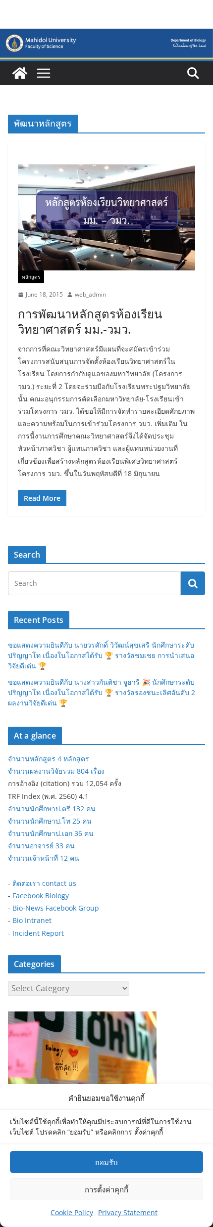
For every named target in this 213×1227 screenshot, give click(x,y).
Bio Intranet (32, 920)
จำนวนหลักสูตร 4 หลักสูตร (48, 758)
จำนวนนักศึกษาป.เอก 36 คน (51, 833)
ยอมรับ (106, 1162)
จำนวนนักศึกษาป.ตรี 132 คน (52, 808)
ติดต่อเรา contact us (44, 883)
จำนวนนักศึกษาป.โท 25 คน (50, 821)
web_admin (90, 294)
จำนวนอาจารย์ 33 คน (41, 845)
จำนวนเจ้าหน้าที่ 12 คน (43, 858)
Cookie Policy (72, 1212)
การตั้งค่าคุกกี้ (106, 1189)
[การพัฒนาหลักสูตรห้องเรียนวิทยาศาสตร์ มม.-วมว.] (106, 210)
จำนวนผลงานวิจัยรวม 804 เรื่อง (56, 771)
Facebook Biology (40, 895)
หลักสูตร (31, 276)
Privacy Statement (128, 1212)
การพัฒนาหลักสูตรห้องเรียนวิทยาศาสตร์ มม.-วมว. (90, 321)
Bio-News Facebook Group (55, 908)
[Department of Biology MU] (20, 73)
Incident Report (38, 933)
